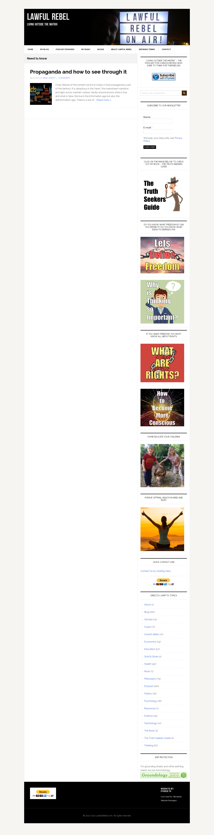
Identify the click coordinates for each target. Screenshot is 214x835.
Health (147, 664)
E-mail (147, 127)
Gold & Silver (151, 656)
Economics (150, 641)
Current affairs (151, 634)
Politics (148, 693)
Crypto (148, 626)
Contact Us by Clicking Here (155, 571)
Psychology (150, 701)
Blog (146, 612)
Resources (149, 708)
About (147, 604)
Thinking (148, 745)
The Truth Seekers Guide (157, 738)
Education (149, 649)
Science (148, 715)
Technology (150, 723)
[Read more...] (103, 100)
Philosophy (150, 678)
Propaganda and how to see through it (78, 72)
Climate (148, 619)
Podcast (148, 686)
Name (147, 117)
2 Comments (64, 78)
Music (147, 671)
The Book (149, 730)
